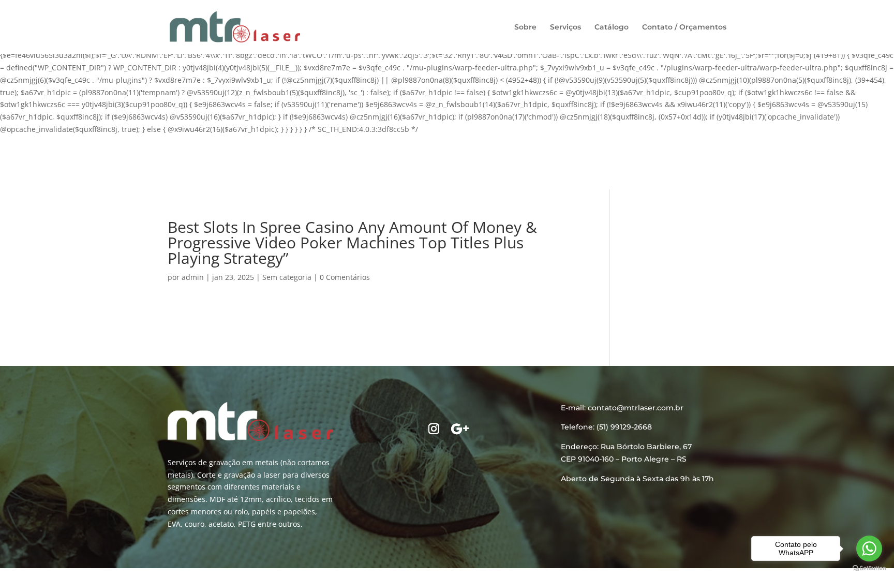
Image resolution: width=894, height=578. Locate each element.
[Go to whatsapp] (869, 548)
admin (193, 277)
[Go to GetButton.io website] (869, 568)
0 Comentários (345, 277)
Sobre (525, 27)
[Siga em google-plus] (460, 429)
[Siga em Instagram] (434, 429)
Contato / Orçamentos (684, 27)
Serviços (565, 27)
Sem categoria (286, 277)
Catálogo (611, 27)
